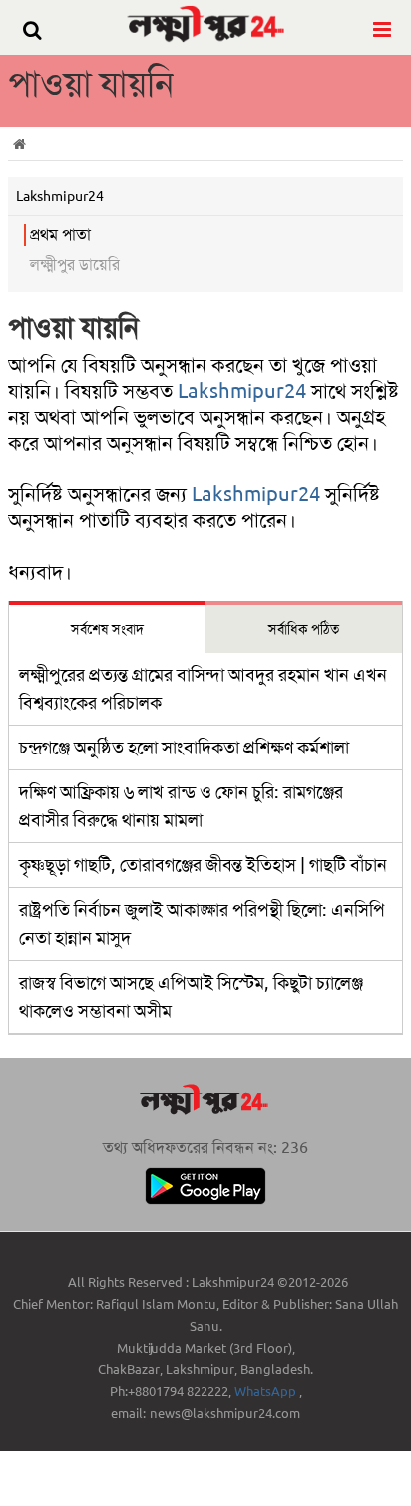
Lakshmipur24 (242, 391)
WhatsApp (266, 1391)
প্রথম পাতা (60, 234)
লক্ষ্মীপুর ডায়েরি (75, 264)
